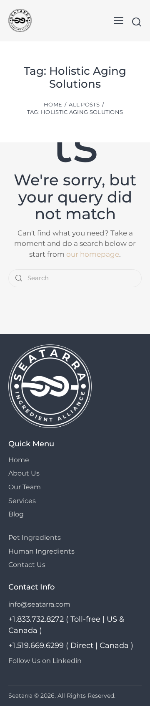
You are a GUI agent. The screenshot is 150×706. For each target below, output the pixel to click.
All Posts (84, 104)
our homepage (92, 254)
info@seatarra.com (39, 604)
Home (53, 104)
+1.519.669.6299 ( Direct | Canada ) (70, 645)
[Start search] (136, 22)
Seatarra (20, 695)
